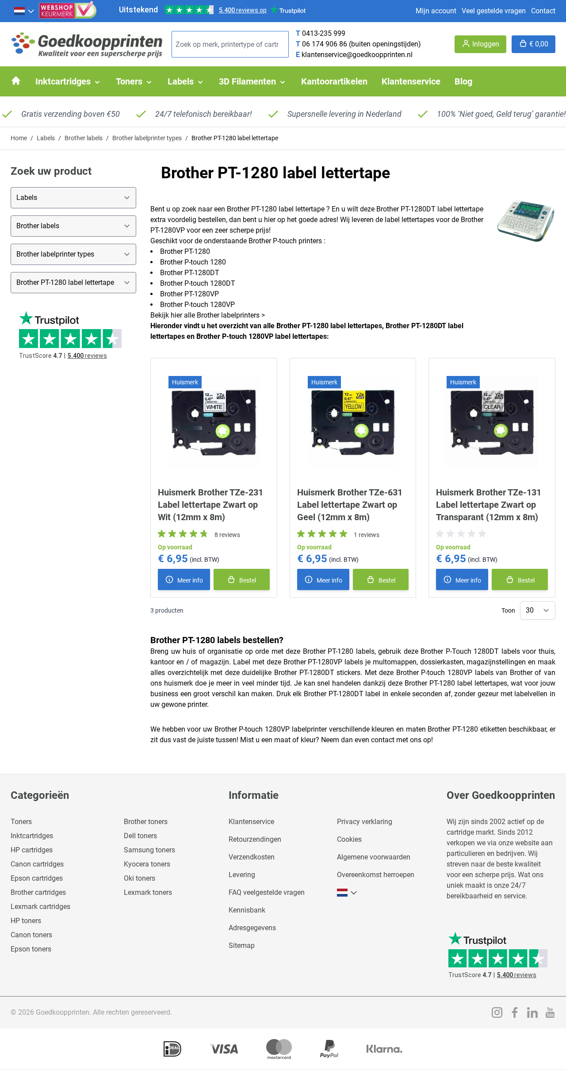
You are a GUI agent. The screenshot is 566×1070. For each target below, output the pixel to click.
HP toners (26, 921)
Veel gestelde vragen (494, 11)
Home (19, 138)
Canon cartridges (37, 864)
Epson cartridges (37, 878)
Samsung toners (149, 850)
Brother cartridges (38, 892)
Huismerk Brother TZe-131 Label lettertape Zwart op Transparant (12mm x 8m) (488, 504)
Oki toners (139, 878)
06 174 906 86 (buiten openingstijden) (361, 44)
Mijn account (436, 11)
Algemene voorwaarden (373, 857)
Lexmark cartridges (40, 906)
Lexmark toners (148, 892)
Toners (21, 821)
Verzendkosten (252, 857)
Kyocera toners (147, 864)
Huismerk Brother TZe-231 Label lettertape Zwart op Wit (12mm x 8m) (210, 504)
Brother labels (84, 138)
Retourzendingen (255, 839)
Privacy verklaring (364, 821)
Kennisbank (247, 910)
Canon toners (31, 935)
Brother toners (146, 821)
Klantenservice (251, 821)
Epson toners (31, 949)
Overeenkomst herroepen (375, 875)
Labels (46, 138)
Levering (242, 875)
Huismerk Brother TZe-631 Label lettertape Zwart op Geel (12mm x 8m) (349, 504)
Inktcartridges (32, 836)
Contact (543, 11)
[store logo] (87, 44)
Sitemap (242, 945)
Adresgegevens (252, 928)
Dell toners (140, 836)
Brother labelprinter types (147, 138)
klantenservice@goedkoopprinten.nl (357, 54)
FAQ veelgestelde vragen (267, 892)
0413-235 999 (323, 33)
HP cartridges (32, 850)
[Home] (16, 80)
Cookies (349, 839)
